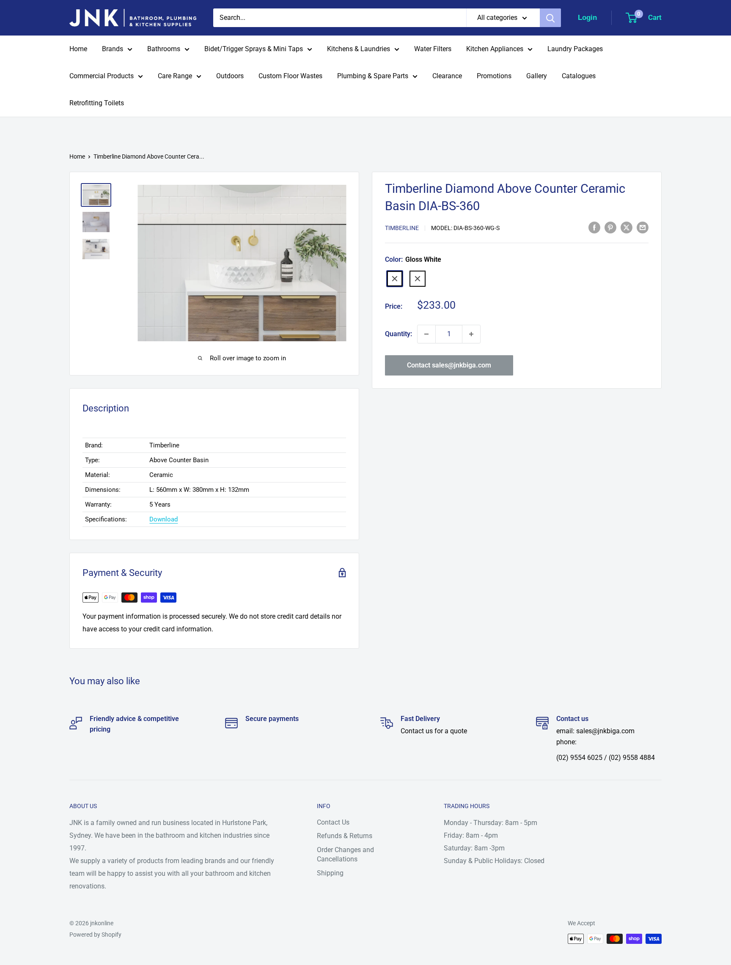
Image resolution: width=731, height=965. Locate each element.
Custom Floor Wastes (290, 76)
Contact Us (333, 822)
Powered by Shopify (95, 934)
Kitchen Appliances (494, 49)
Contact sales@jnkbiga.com (449, 365)
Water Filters (432, 49)
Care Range (175, 76)
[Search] (550, 17)
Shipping (330, 873)
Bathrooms (163, 49)
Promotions (494, 76)
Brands (112, 49)
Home (78, 49)
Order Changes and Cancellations (345, 854)
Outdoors (230, 76)
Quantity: (398, 334)
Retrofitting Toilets (96, 103)
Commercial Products (101, 76)
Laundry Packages (575, 49)
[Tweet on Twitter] (626, 227)
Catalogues (579, 76)
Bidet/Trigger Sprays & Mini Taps (253, 49)
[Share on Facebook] (594, 227)
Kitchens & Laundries (358, 49)
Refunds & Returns (344, 836)
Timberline (402, 228)
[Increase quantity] (471, 334)
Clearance (447, 76)
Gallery (536, 76)
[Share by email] (643, 227)
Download (163, 519)
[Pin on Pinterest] (610, 227)
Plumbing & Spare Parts (372, 76)
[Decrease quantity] (426, 334)
